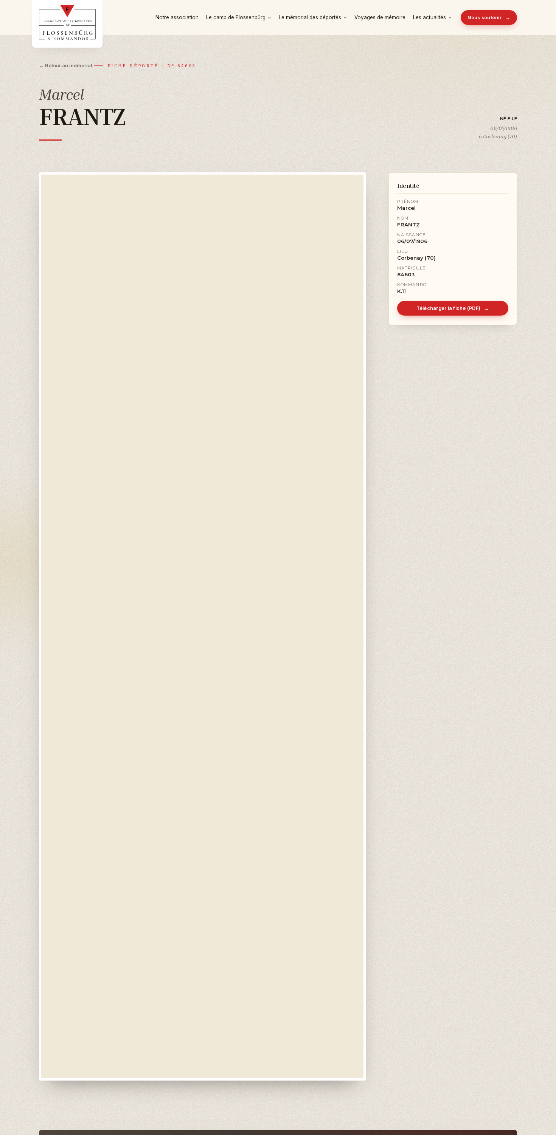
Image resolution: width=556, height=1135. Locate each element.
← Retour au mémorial (65, 65)
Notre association (177, 17)
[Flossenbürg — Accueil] (67, 17)
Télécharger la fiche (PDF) (452, 308)
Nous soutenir (489, 17)
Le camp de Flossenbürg (236, 17)
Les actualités (429, 17)
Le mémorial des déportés (310, 17)
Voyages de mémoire (379, 17)
